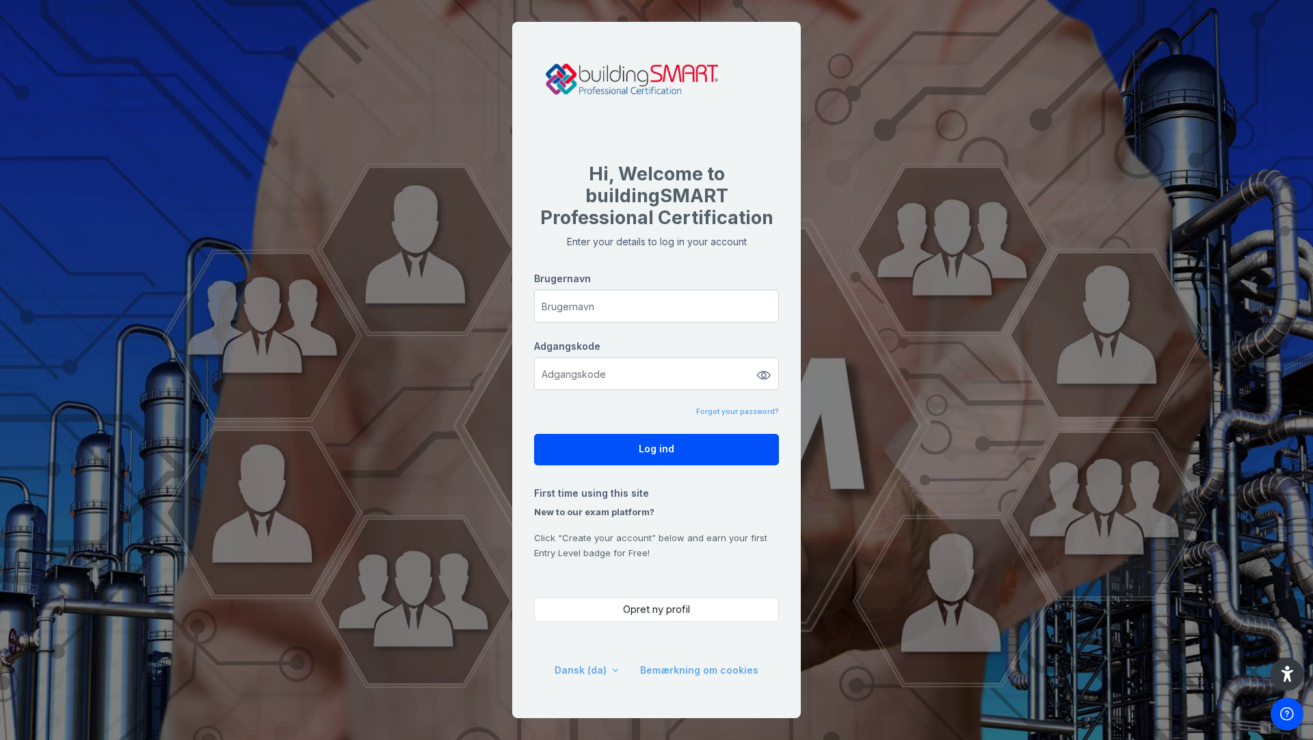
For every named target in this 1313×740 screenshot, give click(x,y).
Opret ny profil (656, 609)
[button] (1287, 674)
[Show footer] (1287, 714)
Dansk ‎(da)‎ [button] (582, 670)
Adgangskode (567, 346)
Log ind (656, 448)
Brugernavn (562, 278)
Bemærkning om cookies (699, 670)
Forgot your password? (737, 411)
